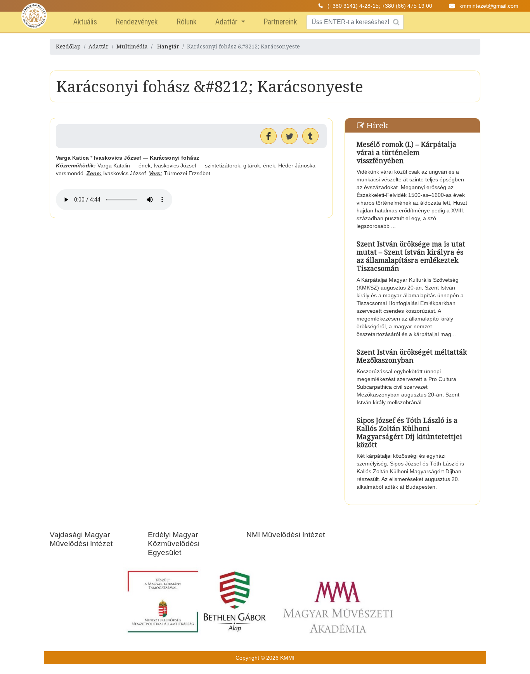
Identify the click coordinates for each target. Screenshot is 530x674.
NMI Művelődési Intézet (285, 535)
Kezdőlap (68, 46)
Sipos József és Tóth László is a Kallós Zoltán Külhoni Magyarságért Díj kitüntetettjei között (409, 432)
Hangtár (168, 46)
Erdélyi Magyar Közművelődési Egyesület (173, 544)
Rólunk (187, 21)
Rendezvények (137, 21)
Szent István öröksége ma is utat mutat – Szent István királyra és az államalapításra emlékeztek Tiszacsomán (411, 256)
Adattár (227, 21)
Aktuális (85, 21)
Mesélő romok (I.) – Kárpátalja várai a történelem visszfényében (406, 152)
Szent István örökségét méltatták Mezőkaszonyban (412, 356)
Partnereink (280, 21)
